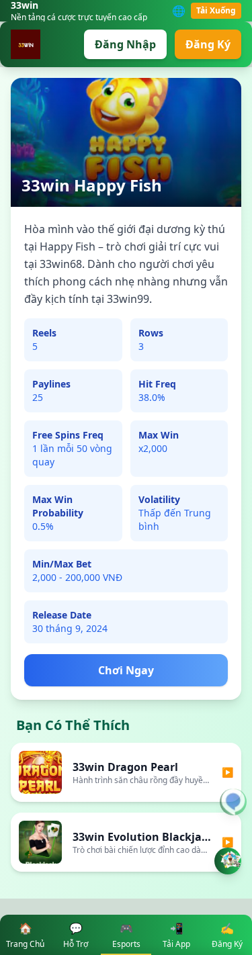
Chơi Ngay (126, 670)
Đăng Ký (207, 44)
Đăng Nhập (125, 44)
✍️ (227, 935)
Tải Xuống (216, 10)
